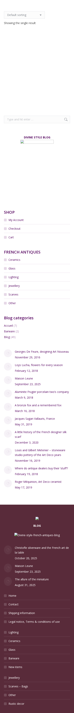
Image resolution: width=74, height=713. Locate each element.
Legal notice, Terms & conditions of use (34, 622)
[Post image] (8, 353)
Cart (11, 237)
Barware (9, 331)
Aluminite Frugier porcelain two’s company (42, 392)
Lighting (13, 277)
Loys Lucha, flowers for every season (39, 365)
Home (12, 595)
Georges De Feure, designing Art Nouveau (42, 351)
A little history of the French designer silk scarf (41, 434)
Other (12, 303)
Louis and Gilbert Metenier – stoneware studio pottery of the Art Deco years (40, 452)
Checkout (14, 228)
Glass (11, 268)
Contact (13, 604)
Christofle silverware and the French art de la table (42, 550)
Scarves (13, 294)
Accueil (8, 325)
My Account (16, 220)
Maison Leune (24, 378)
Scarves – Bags (18, 686)
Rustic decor (16, 704)
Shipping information (21, 613)
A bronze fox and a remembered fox (38, 405)
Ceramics (14, 260)
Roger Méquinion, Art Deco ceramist (38, 482)
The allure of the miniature (32, 579)
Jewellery (14, 286)
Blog (7, 337)
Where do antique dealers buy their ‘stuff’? (41, 468)
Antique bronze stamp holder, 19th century (37, 85)
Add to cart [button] (37, 100)
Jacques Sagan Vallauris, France (35, 418)
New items (15, 667)
